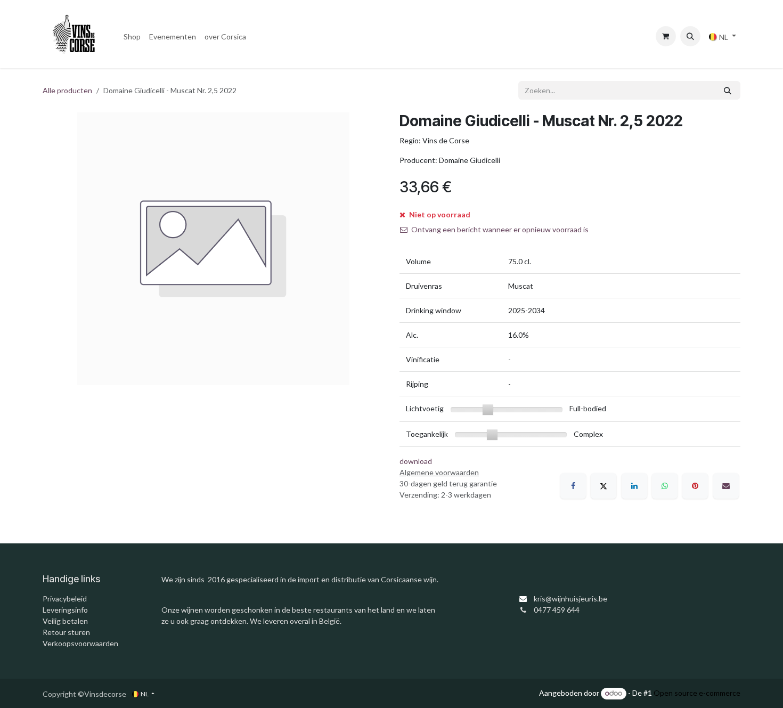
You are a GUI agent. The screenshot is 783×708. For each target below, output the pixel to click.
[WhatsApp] (665, 486)
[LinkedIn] (634, 486)
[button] (690, 36)
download (415, 461)
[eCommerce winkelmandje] (666, 36)
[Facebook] (573, 486)
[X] (603, 486)
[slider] (488, 409)
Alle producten (67, 90)
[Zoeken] (727, 90)
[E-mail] (726, 486)
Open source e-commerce (697, 692)
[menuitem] (132, 36)
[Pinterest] (695, 486)
